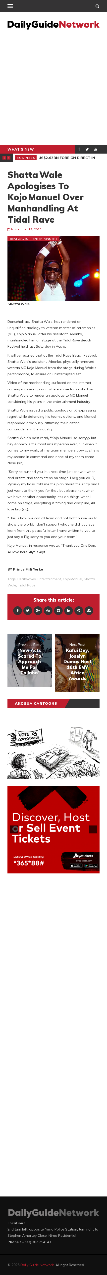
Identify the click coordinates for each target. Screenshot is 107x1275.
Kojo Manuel (72, 579)
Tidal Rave (26, 585)
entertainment (49, 579)
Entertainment (45, 239)
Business (26, 158)
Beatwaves (19, 239)
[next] (93, 829)
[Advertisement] (53, 89)
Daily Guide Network (37, 1265)
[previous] (14, 829)
